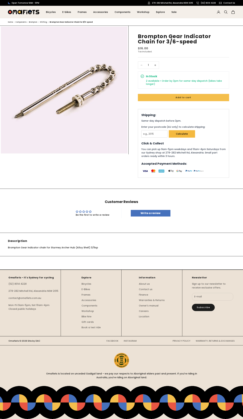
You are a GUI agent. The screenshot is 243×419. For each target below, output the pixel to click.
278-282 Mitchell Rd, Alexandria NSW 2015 (172, 2)
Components (122, 12)
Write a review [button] (151, 213)
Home (10, 22)
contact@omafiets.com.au (24, 298)
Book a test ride (91, 327)
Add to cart (183, 97)
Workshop (143, 12)
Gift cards (87, 322)
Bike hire (86, 316)
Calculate (182, 133)
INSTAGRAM (130, 340)
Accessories (100, 12)
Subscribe (203, 307)
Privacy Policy (181, 340)
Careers (144, 311)
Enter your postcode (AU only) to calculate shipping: (173, 127)
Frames (82, 12)
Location (144, 316)
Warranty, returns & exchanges (215, 340)
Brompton (33, 22)
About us (144, 283)
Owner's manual (149, 305)
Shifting (43, 22)
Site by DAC (34, 340)
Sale (174, 12)
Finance (143, 294)
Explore (160, 12)
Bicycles (51, 12)
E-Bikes (85, 289)
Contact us (145, 289)
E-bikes (66, 12)
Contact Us (229, 2)
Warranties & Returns (152, 300)
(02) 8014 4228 (208, 2)
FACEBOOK (112, 340)
